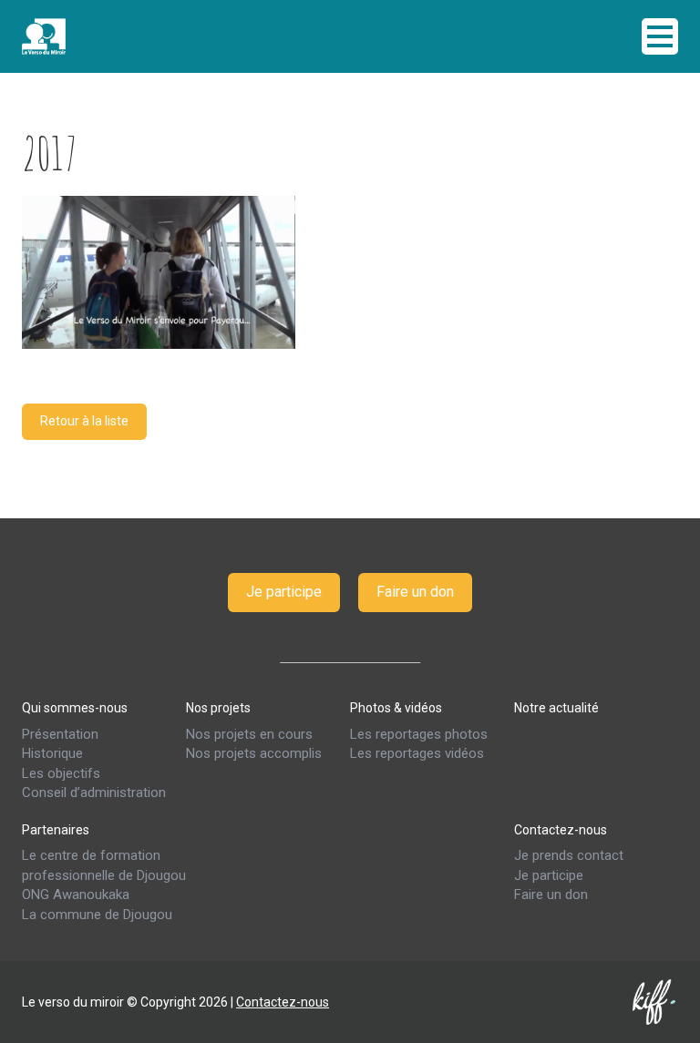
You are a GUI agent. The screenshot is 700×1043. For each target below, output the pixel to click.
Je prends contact (568, 855)
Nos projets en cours (249, 734)
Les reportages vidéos (417, 753)
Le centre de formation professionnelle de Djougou (104, 865)
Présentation (60, 734)
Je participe (284, 591)
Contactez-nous (560, 829)
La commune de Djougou (97, 914)
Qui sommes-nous (75, 707)
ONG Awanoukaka (75, 894)
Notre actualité (556, 707)
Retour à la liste (84, 421)
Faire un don (415, 591)
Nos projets (218, 707)
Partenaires (55, 829)
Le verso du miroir (90, 36)
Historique (52, 753)
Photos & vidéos (396, 707)
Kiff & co (655, 1002)
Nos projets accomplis (254, 753)
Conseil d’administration (94, 792)
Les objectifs (61, 773)
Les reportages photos (419, 734)
